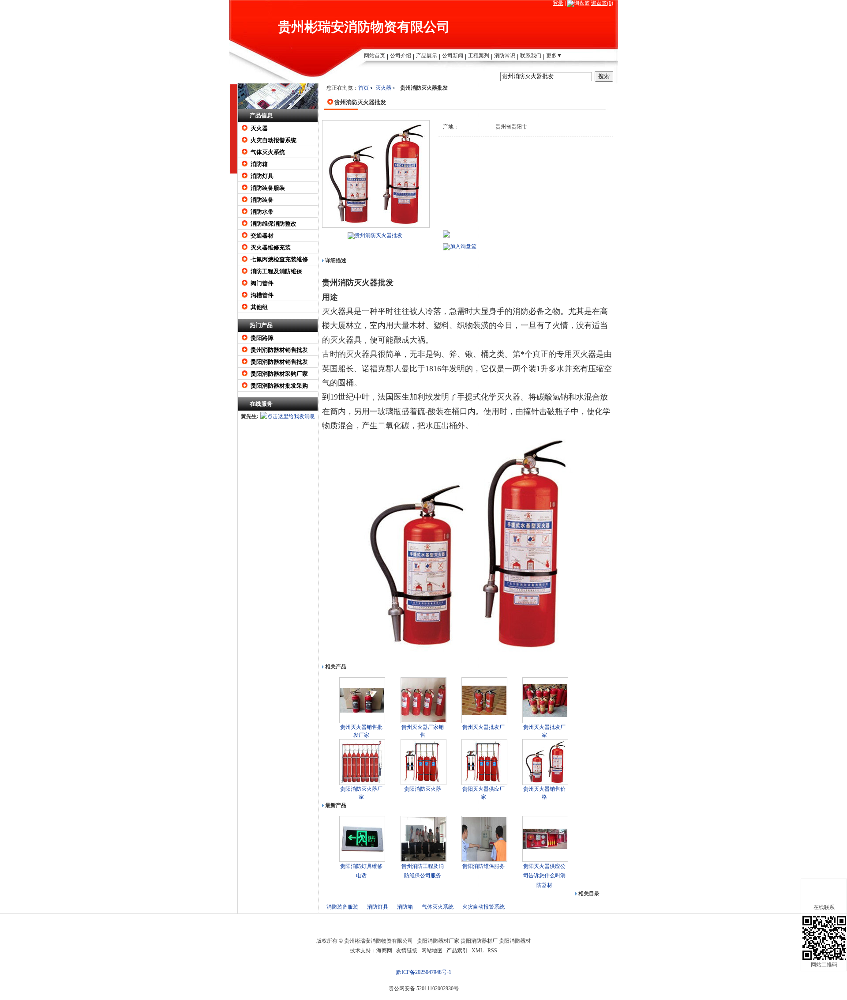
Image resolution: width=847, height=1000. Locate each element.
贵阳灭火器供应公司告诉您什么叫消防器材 (544, 875)
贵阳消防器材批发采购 (279, 385)
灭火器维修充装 (271, 247)
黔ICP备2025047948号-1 (423, 972)
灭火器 (259, 128)
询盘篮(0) (602, 3)
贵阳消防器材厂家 (438, 941)
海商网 (384, 950)
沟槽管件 (262, 295)
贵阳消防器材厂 (479, 941)
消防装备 (262, 199)
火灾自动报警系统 (273, 140)
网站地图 (431, 950)
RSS (492, 950)
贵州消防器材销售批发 (279, 350)
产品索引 (457, 950)
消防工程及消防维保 (276, 271)
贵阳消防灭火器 (422, 789)
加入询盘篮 (463, 246)
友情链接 (406, 950)
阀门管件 (262, 283)
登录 (558, 3)
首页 (363, 88)
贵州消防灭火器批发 (378, 235)
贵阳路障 (262, 338)
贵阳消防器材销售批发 (279, 361)
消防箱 (259, 164)
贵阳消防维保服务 (483, 866)
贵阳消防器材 (515, 941)
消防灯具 (262, 176)
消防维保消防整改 (273, 223)
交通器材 (262, 235)
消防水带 (262, 211)
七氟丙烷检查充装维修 (279, 259)
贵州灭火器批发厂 (483, 727)
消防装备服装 (268, 188)
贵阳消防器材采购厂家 (279, 373)
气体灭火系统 (268, 152)
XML (477, 950)
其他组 (259, 307)
